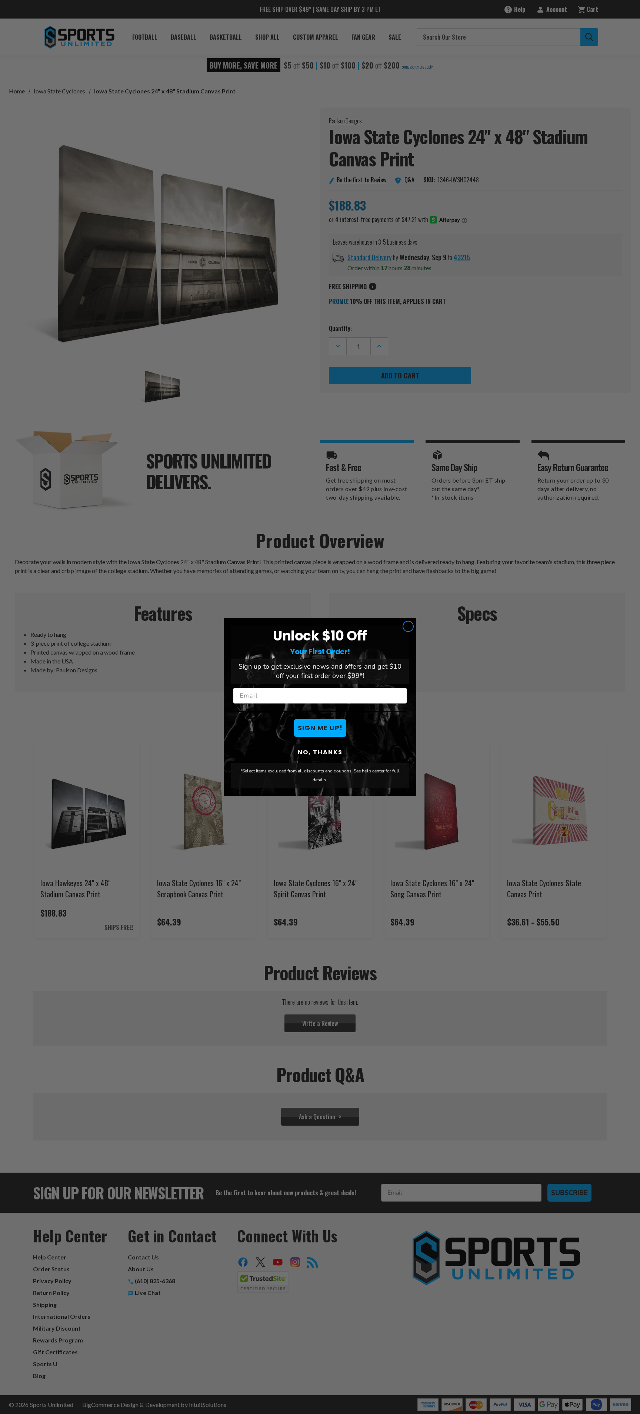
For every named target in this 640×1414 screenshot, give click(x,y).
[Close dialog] (408, 626)
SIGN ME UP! (320, 727)
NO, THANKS (320, 752)
